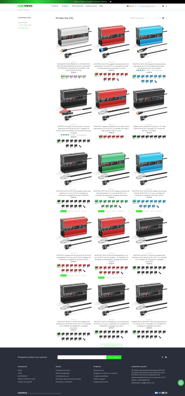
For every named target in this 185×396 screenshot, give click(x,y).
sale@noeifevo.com (148, 383)
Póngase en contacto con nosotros (105, 373)
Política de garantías (62, 373)
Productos (26, 10)
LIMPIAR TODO (23, 28)
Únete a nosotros (113, 357)
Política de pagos (99, 379)
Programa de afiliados (100, 376)
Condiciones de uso (62, 376)
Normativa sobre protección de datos (68, 379)
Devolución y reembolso (64, 382)
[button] (131, 6)
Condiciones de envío (63, 370)
